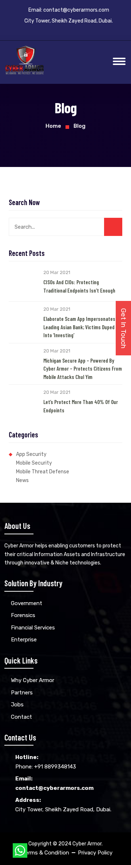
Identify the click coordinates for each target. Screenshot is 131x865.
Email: (68, 10)
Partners (22, 692)
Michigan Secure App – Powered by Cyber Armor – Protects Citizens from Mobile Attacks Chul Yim (82, 368)
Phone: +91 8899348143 (45, 762)
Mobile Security (34, 463)
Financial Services (33, 627)
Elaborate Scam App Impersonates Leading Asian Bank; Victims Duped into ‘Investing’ (79, 326)
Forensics (23, 615)
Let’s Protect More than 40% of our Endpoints (80, 406)
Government (26, 603)
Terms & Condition (45, 852)
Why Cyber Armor (32, 680)
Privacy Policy (95, 852)
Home (53, 126)
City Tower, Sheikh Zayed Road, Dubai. (63, 805)
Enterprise (24, 639)
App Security (31, 454)
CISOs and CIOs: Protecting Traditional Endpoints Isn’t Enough (79, 286)
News (22, 480)
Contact (21, 717)
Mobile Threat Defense (42, 472)
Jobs (17, 704)
